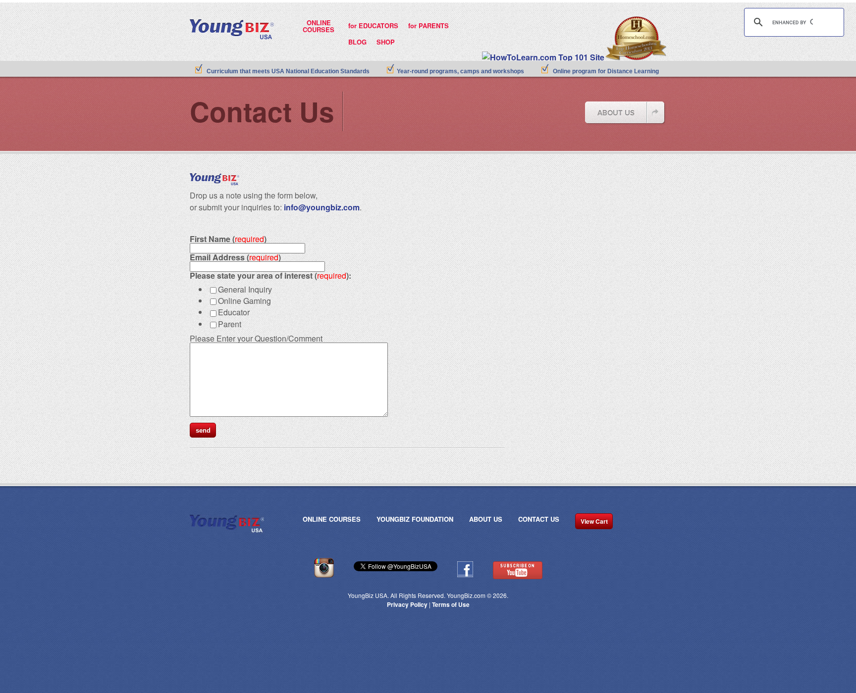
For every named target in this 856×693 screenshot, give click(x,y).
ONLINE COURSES (332, 519)
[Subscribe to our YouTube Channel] (517, 576)
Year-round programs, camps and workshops (460, 71)
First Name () (228, 239)
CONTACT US (538, 519)
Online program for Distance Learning (606, 71)
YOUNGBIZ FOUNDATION (414, 519)
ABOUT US (485, 519)
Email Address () (235, 257)
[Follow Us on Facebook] (465, 574)
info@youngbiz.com (322, 207)
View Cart (594, 521)
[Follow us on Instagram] (324, 575)
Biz (208, 25)
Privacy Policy (407, 604)
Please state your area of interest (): (270, 275)
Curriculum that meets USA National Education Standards (288, 71)
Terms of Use (451, 604)
